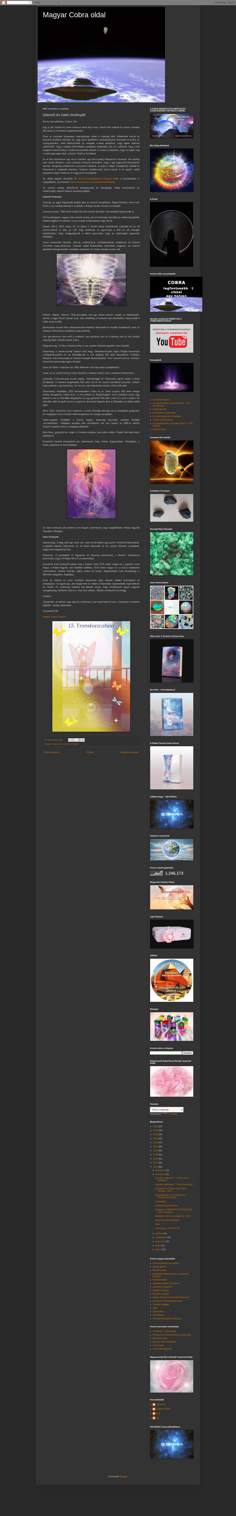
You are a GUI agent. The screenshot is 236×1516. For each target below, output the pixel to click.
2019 (155, 1154)
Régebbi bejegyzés (129, 752)
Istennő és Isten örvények (167, 1220)
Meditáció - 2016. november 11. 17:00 (173, 1216)
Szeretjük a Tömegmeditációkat (167, 1301)
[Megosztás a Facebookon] (79, 740)
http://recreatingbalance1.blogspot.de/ (97, 178)
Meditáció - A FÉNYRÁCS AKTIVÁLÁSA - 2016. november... (174, 1210)
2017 (155, 1163)
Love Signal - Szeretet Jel (167, 1228)
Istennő (66, 744)
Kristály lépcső (159, 409)
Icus (158, 1413)
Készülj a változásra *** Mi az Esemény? (174, 1184)
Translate (173, 1114)
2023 (155, 1138)
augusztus (160, 1241)
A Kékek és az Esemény (166, 1205)
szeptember (161, 1237)
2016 (155, 1167)
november (160, 1174)
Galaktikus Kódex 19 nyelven (166, 1283)
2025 (155, 1130)
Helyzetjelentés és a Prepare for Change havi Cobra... (170, 1196)
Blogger (123, 1476)
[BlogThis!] (73, 740)
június (158, 1249)
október (159, 1233)
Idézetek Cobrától (161, 1294)
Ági (157, 1418)
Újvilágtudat (158, 1315)
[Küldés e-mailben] (70, 740)
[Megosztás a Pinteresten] (83, 740)
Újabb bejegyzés (52, 752)
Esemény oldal (160, 1270)
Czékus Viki (57, 744)
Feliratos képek (160, 1280)
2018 (155, 1159)
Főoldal (90, 752)
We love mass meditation (164, 1342)
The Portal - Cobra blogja (164, 1331)
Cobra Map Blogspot (162, 1349)
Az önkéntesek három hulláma (167, 416)
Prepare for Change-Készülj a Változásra (172, 1335)
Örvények (74, 744)
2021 (155, 1146)
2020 (155, 1150)
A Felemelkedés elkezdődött (166, 1263)
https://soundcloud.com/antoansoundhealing (93, 182)
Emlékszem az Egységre (164, 412)
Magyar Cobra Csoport (54, 616)
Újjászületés (158, 1311)
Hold (157, 1224)
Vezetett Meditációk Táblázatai (167, 1318)
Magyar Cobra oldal (74, 15)
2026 (155, 1126)
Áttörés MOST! (159, 1267)
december (160, 1170)
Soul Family (158, 1345)
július (158, 1245)
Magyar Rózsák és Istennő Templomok (171, 1297)
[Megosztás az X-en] (76, 740)
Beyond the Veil (160, 1338)
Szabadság (160, 1201)
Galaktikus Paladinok (162, 1287)
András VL (161, 1404)
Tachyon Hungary (161, 1304)
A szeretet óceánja (161, 400)
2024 (155, 1134)
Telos (155, 1308)
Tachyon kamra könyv (163, 420)
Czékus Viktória (163, 1409)
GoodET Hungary (161, 1290)
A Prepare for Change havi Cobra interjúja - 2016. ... (170, 1189)
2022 (155, 1142)
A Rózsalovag (159, 429)
